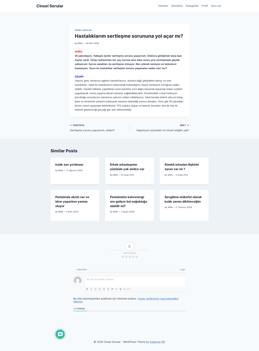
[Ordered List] (104, 289)
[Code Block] (116, 289)
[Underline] (95, 289)
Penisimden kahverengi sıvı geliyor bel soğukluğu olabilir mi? (128, 201)
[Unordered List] (108, 289)
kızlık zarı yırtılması (69, 164)
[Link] (121, 289)
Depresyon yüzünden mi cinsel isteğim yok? (163, 128)
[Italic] (91, 289)
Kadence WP (157, 341)
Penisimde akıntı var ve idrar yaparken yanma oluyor (72, 201)
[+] (128, 289)
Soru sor (216, 5)
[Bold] (87, 289)
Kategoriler (192, 5)
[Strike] (100, 289)
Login (182, 269)
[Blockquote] (112, 289)
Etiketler (163, 5)
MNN (80, 43)
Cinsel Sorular (83, 30)
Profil (205, 5)
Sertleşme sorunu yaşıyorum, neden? (92, 128)
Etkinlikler (177, 5)
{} (125, 289)
